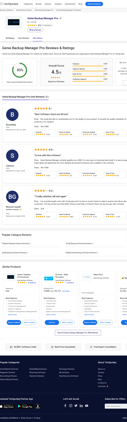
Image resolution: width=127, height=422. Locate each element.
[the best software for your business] (9, 5)
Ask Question (70, 4)
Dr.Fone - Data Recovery (61, 275)
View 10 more (89, 315)
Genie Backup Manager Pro (44, 10)
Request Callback (14, 322)
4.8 (105, 74)
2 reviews (31, 283)
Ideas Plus (98, 274)
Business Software (6, 10)
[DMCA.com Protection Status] (37, 408)
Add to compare (29, 322)
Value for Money (79, 69)
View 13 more (51, 315)
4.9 (105, 69)
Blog (80, 4)
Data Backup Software (24, 10)
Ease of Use (77, 74)
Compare (58, 4)
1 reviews (69, 283)
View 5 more (12, 315)
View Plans (66, 291)
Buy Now (52, 322)
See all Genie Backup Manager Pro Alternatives (78, 333)
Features (76, 64)
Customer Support (79, 79)
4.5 (105, 64)
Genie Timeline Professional (24, 275)
